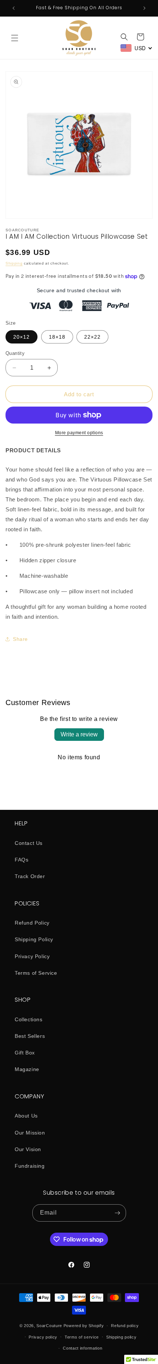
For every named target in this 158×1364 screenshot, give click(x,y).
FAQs (21, 860)
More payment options (79, 432)
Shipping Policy (34, 939)
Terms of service (82, 1337)
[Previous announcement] (14, 8)
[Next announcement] (144, 8)
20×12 (21, 337)
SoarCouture (49, 1325)
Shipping (14, 263)
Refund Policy (32, 923)
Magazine (27, 1069)
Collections (29, 1019)
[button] (15, 38)
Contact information (82, 1348)
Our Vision (28, 1149)
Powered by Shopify (84, 1325)
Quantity (15, 353)
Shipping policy (121, 1337)
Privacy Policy (32, 956)
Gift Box (25, 1053)
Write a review (79, 734)
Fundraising (30, 1166)
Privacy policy (43, 1337)
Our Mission (30, 1133)
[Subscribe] (117, 1213)
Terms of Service (36, 973)
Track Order (30, 876)
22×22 (92, 337)
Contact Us (29, 843)
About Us (26, 1116)
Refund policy (125, 1325)
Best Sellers (30, 1036)
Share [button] (20, 639)
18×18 (57, 337)
